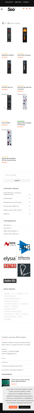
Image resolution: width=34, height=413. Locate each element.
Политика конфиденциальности (12, 366)
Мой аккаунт (9, 2)
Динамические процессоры (13, 202)
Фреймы (6, 214)
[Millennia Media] (24, 257)
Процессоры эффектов (11, 206)
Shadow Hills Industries (11, 234)
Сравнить (26, 2)
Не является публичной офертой (12, 370)
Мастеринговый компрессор (12, 298)
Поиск (17, 180)
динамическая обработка (11, 303)
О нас (3, 358)
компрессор (24, 303)
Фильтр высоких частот (11, 301)
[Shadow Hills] (10, 279)
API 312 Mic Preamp (24, 55)
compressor (19, 293)
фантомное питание (10, 316)
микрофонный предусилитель (13, 311)
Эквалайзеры (8, 198)
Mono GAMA (6, 123)
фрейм (20, 316)
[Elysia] (10, 257)
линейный (15, 306)
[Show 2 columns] (3, 23)
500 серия (7, 293)
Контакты (5, 362)
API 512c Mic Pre (7, 87)
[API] (24, 241)
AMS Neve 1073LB (8, 55)
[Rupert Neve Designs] (24, 264)
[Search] (32, 9)
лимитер (7, 306)
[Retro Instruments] (10, 264)
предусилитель (9, 314)
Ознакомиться (24, 407)
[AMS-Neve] (10, 241)
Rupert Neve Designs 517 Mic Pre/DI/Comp (9, 159)
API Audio (7, 228)
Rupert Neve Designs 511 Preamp (24, 123)
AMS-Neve (7, 225)
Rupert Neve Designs (10, 231)
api (13, 293)
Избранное (18, 2)
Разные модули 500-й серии (13, 210)
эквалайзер (8, 319)
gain (26, 293)
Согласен (13, 407)
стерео (17, 314)
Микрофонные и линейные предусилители (12, 193)
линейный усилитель (10, 309)
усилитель (25, 314)
